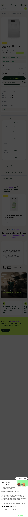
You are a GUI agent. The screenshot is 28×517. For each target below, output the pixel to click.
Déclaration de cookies (20, 503)
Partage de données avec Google (9, 508)
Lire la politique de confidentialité (8, 503)
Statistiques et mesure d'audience (9, 509)
